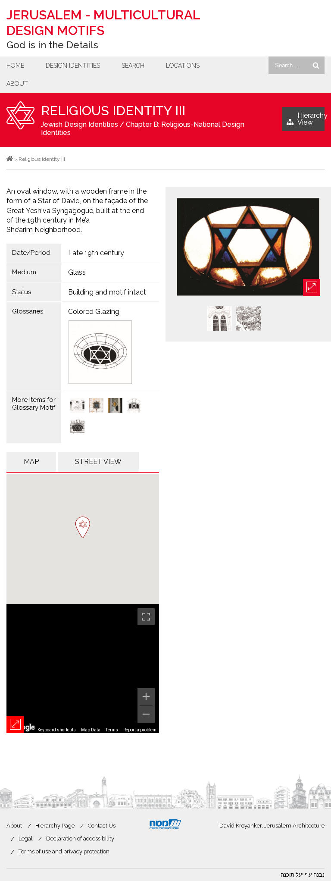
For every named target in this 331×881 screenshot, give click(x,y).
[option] (248, 248)
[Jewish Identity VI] (134, 406)
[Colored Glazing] (111, 352)
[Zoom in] (146, 696)
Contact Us (102, 825)
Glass (77, 272)
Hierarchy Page (55, 825)
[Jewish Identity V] (77, 427)
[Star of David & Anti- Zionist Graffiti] (77, 406)
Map (31, 462)
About (17, 83)
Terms (112, 729)
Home (15, 65)
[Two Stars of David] (115, 406)
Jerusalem (103, 22)
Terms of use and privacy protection (64, 851)
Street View (98, 462)
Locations (183, 65)
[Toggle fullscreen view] (146, 616)
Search (133, 65)
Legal (26, 838)
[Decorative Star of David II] (96, 406)
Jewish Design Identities (79, 124)
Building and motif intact (107, 292)
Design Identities (73, 65)
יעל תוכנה (292, 875)
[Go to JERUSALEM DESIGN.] (9, 159)
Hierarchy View (311, 118)
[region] (82, 668)
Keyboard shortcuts (56, 729)
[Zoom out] (146, 714)
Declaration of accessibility (80, 838)
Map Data (90, 729)
